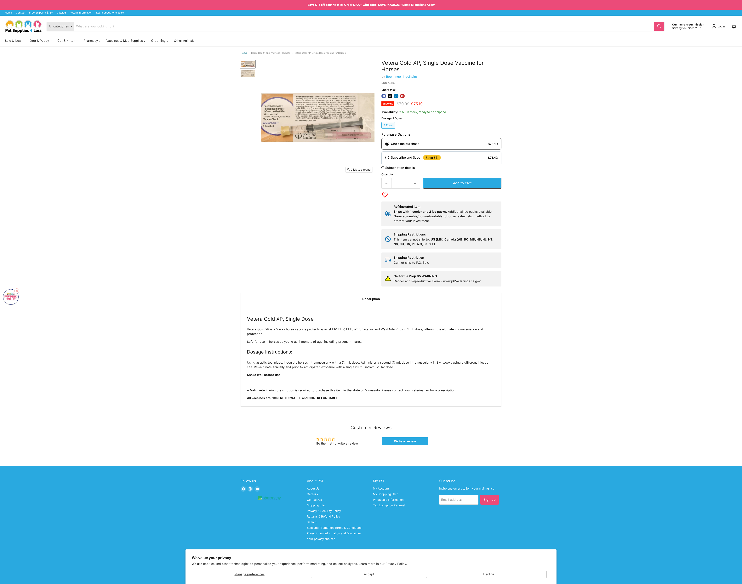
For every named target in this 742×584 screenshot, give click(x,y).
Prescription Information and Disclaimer (334, 533)
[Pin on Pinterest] (402, 96)
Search (312, 522)
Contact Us (314, 500)
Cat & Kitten (66, 41)
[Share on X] (390, 96)
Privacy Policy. (396, 564)
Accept (369, 574)
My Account (381, 488)
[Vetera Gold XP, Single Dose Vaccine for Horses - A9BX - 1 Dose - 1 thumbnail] (247, 64)
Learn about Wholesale (110, 12)
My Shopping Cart (385, 494)
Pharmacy (91, 41)
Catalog (61, 12)
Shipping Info (316, 505)
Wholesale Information (388, 500)
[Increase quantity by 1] (415, 183)
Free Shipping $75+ (41, 12)
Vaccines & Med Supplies (125, 41)
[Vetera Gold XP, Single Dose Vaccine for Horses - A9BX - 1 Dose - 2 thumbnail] (247, 73)
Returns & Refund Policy (323, 516)
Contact (20, 12)
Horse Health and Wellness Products (270, 53)
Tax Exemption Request (389, 505)
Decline (488, 574)
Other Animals (184, 41)
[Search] (659, 26)
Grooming (159, 41)
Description (371, 299)
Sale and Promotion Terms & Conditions (334, 528)
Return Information (81, 12)
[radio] (441, 144)
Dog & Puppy (40, 41)
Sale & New (13, 41)
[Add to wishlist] (384, 195)
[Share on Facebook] (383, 96)
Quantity (387, 174)
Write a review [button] (405, 441)
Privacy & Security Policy (324, 511)
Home (8, 12)
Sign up (489, 499)
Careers (312, 494)
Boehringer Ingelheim (401, 76)
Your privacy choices (321, 539)
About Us (313, 488)
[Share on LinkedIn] (396, 96)
